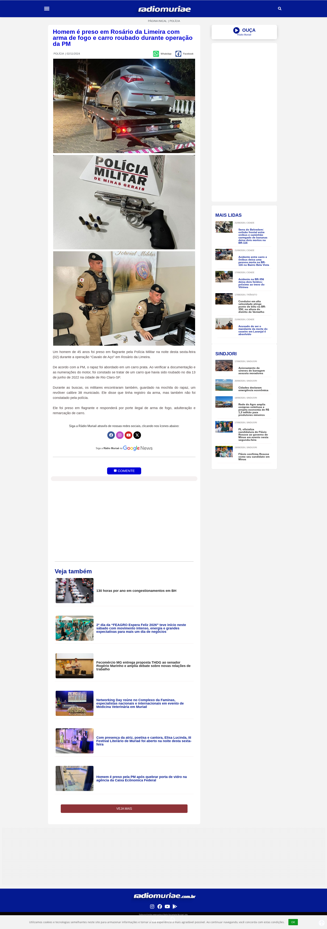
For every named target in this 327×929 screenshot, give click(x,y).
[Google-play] (175, 906)
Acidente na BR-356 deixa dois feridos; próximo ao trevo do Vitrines (251, 283)
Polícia (175, 20)
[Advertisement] (244, 69)
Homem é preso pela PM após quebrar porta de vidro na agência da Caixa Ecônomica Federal (141, 778)
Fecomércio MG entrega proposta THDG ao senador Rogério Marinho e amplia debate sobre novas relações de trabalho (143, 666)
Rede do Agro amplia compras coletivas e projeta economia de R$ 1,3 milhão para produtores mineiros (253, 409)
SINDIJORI (252, 361)
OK (293, 922)
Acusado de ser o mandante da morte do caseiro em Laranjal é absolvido (253, 330)
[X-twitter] (137, 435)
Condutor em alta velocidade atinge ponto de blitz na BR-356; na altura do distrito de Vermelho (252, 306)
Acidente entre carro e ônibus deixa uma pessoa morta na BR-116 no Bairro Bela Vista (253, 260)
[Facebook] (111, 435)
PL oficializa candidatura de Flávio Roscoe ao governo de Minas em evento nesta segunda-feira (253, 434)
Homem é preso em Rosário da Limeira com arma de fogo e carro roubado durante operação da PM (123, 37)
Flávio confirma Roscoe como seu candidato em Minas (253, 457)
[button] (46, 9)
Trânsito (252, 295)
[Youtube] (128, 435)
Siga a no (109, 448)
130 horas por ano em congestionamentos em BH (136, 591)
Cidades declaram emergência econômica (253, 389)
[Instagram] (120, 435)
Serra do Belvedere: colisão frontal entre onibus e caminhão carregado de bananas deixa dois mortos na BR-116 (252, 236)
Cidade (250, 223)
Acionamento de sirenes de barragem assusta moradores (251, 370)
